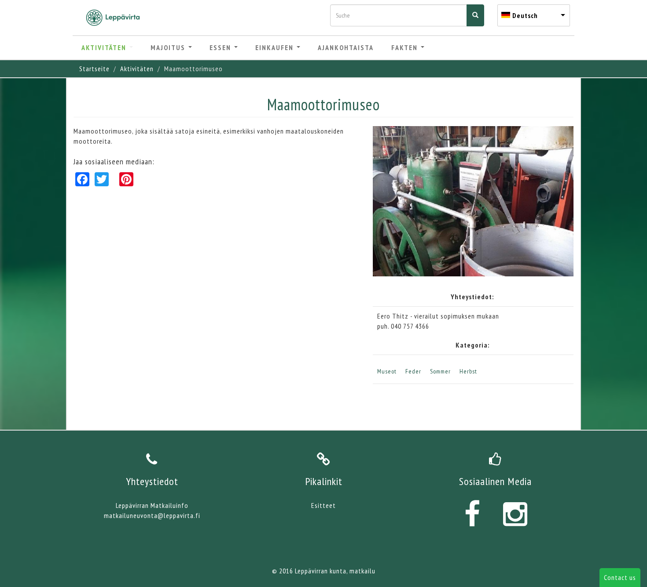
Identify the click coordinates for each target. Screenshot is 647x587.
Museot (387, 371)
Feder (413, 371)
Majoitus (169, 47)
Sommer (440, 371)
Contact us (620, 577)
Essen (221, 47)
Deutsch (525, 15)
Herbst (468, 371)
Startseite (94, 68)
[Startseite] (116, 17)
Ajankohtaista (346, 47)
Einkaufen (275, 47)
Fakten (405, 47)
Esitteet (323, 505)
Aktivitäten (105, 47)
